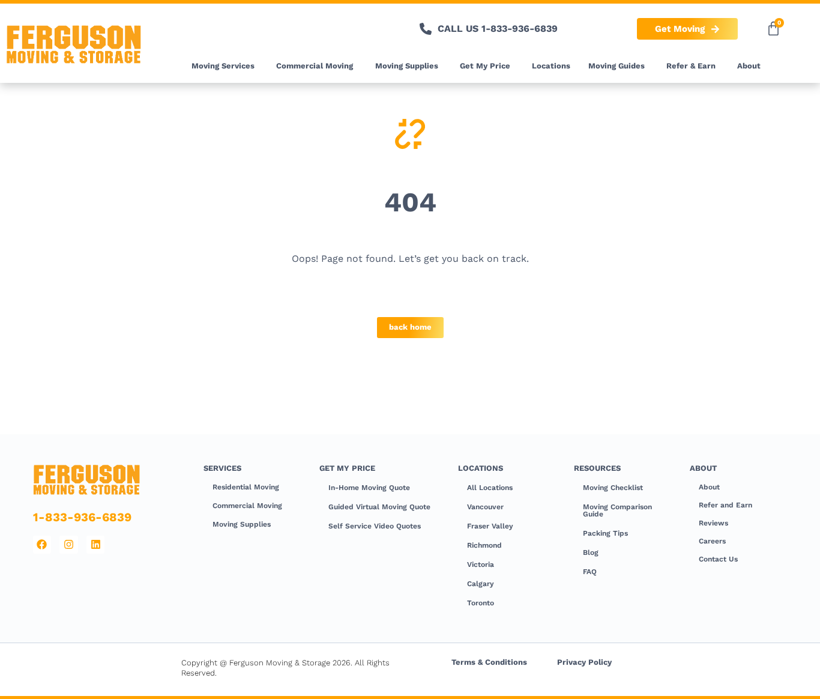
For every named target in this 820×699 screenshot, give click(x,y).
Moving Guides (616, 65)
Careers (712, 541)
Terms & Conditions (489, 662)
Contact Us (718, 559)
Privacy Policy (584, 662)
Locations (551, 65)
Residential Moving (246, 487)
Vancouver (485, 507)
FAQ (590, 571)
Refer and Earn (725, 505)
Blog (590, 552)
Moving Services (223, 65)
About (749, 65)
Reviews (713, 523)
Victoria (480, 564)
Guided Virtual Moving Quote (379, 507)
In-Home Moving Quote (369, 487)
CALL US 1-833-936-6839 (498, 28)
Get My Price (485, 65)
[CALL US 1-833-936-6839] (426, 29)
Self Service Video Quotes (374, 526)
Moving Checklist (613, 487)
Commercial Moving (314, 65)
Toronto (480, 603)
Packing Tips (605, 533)
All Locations (490, 487)
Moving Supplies (406, 65)
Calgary (480, 583)
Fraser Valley (490, 526)
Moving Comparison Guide (617, 510)
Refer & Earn (691, 65)
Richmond (484, 545)
